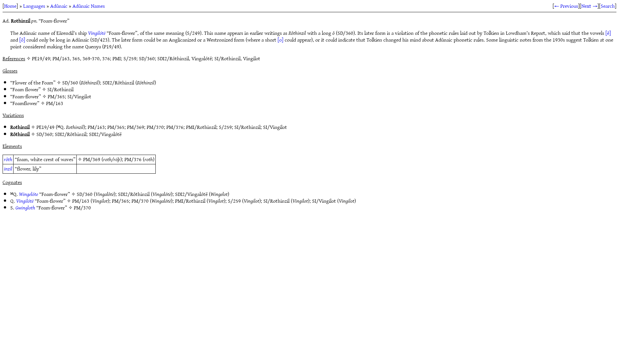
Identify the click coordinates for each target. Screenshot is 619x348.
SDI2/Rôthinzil (118, 82)
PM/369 (135, 126)
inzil (8, 168)
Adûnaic (58, 5)
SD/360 (70, 82)
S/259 (225, 126)
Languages (34, 5)
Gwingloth (25, 207)
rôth (8, 159)
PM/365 (56, 96)
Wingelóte (28, 193)
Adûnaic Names (89, 5)
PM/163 (54, 103)
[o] (280, 39)
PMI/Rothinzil (201, 126)
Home (10, 5)
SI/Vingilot (79, 96)
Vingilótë (96, 32)
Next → (589, 5)
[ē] (608, 32)
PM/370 (155, 126)
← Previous (566, 5)
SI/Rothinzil (60, 89)
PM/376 (174, 126)
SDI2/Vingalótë (105, 134)
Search (608, 5)
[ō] (22, 39)
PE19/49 (45, 126)
